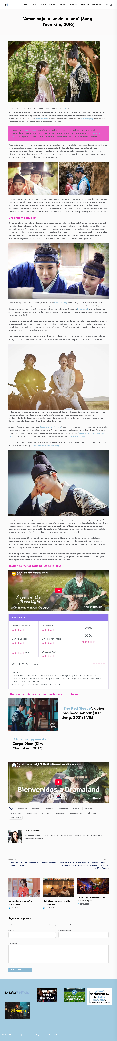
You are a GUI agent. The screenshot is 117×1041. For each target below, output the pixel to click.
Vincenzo (82, 433)
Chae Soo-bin (22, 808)
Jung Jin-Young (32, 813)
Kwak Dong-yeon (76, 813)
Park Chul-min (16, 818)
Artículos (71, 4)
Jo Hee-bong (88, 808)
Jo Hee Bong (54, 446)
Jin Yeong (76, 808)
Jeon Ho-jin (49, 808)
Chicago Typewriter (30, 739)
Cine (33, 4)
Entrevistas (96, 4)
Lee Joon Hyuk (39, 446)
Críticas (62, 4)
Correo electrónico (66, 931)
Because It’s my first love (50, 427)
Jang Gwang (36, 808)
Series (42, 4)
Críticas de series (45, 108)
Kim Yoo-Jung (31, 130)
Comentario (13, 943)
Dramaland (84, 4)
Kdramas (55, 108)
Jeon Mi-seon (63, 808)
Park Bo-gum (91, 813)
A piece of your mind (76, 436)
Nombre (12, 931)
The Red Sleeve (77, 709)
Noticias (52, 4)
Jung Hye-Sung (16, 813)
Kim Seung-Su (46, 813)
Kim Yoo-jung (60, 813)
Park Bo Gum (42, 119)
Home (26, 4)
